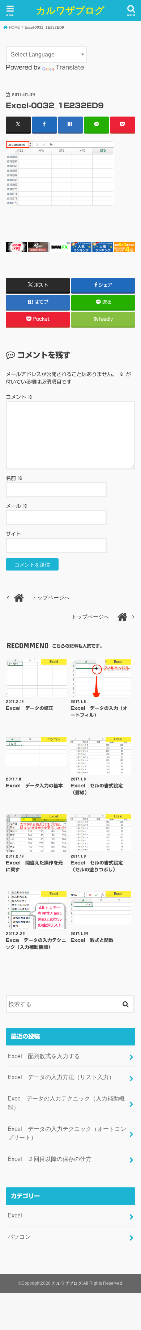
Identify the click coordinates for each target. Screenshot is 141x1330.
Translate (70, 67)
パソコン (19, 1236)
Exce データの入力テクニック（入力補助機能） (66, 1103)
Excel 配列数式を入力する (44, 1056)
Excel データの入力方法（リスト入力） (61, 1077)
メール (17, 506)
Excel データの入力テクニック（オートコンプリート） (67, 1133)
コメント (19, 397)
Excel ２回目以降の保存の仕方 (49, 1159)
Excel (15, 1215)
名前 (14, 478)
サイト (13, 533)
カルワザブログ (70, 10)
